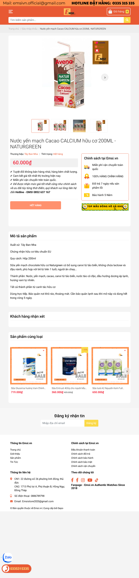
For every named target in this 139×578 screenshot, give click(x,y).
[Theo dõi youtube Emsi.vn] (89, 480)
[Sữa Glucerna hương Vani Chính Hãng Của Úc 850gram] (28, 365)
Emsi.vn (38, 508)
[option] (69, 77)
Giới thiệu (15, 453)
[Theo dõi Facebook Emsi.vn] (72, 480)
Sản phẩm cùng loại (26, 336)
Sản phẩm (15, 457)
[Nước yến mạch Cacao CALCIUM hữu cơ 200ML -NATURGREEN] (69, 77)
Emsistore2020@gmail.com (38, 501)
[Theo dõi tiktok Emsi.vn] (96, 480)
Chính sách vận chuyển (83, 466)
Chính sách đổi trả (80, 453)
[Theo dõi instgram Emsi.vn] (83, 480)
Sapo (60, 508)
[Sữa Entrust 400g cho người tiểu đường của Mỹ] (69, 365)
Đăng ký (91, 423)
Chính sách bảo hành (82, 457)
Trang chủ (15, 449)
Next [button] (104, 77)
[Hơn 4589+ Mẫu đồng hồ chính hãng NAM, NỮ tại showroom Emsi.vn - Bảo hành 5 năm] (69, 2)
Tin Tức (14, 462)
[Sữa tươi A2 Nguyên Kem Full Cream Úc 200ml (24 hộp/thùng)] (110, 365)
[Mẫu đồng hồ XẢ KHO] (105, 206)
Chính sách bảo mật (81, 462)
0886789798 (37, 495)
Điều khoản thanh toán (83, 449)
